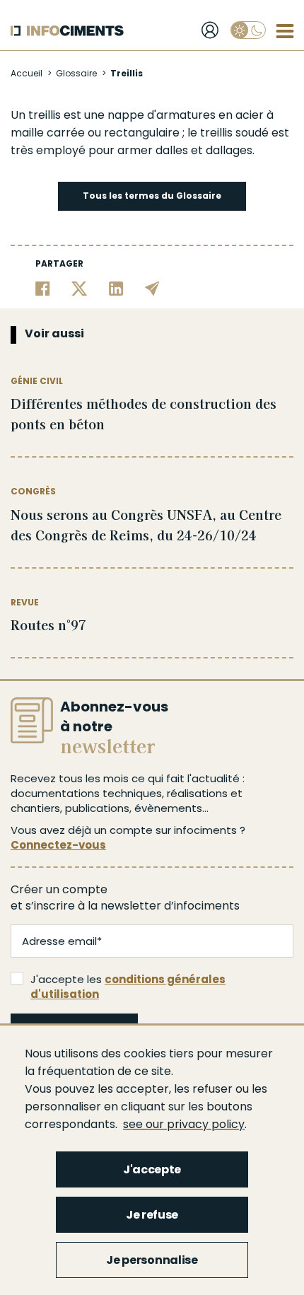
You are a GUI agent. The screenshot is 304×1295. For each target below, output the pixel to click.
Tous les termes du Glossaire (152, 196)
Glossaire (76, 73)
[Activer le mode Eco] (248, 30)
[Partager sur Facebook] (42, 288)
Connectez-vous (58, 844)
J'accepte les (128, 986)
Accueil (26, 73)
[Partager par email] (152, 288)
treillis (44, 115)
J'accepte (152, 1169)
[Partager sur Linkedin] (116, 288)
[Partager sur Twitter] (79, 288)
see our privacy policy (184, 1124)
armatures (186, 115)
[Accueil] (67, 30)
